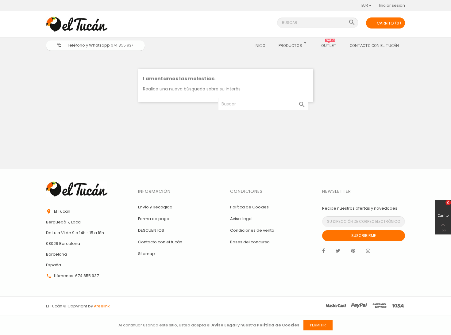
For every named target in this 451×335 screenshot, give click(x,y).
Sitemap (146, 254)
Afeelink (102, 306)
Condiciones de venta (252, 230)
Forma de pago (153, 219)
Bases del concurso (250, 242)
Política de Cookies (249, 207)
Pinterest (353, 252)
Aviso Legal (241, 219)
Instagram (368, 252)
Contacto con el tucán (160, 242)
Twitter (338, 252)
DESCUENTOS (151, 230)
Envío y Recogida (155, 207)
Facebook (323, 252)
